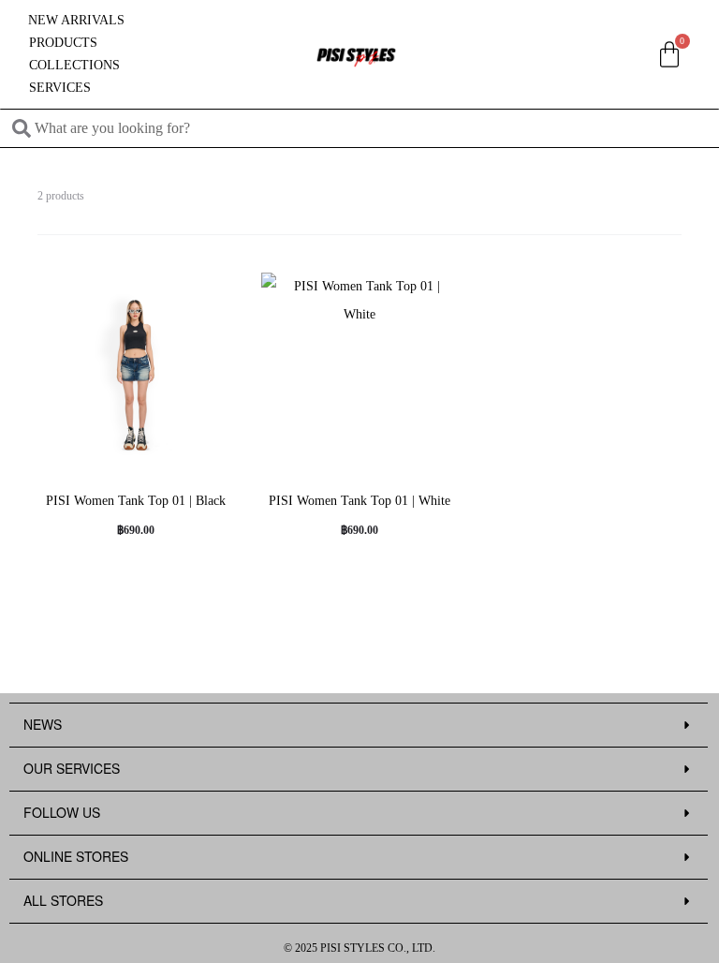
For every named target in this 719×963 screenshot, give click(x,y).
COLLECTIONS (74, 65)
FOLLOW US (61, 812)
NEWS (42, 724)
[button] (358, 726)
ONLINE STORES (75, 856)
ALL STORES (63, 900)
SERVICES (60, 88)
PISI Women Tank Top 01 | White (359, 501)
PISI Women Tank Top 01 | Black (136, 501)
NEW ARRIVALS (76, 20)
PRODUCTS (63, 43)
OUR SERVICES (71, 768)
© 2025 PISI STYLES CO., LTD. (359, 948)
